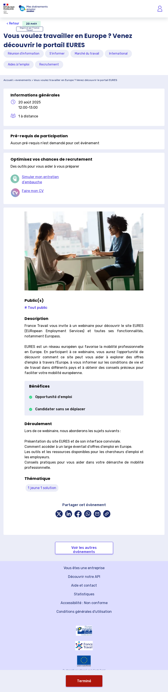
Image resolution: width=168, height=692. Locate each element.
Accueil (8, 80)
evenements (23, 80)
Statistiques (84, 594)
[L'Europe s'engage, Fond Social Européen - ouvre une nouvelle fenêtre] (84, 631)
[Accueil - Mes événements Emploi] (33, 8)
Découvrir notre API (84, 577)
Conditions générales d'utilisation (84, 612)
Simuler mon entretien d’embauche (40, 179)
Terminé (84, 681)
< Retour (13, 23)
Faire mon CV (33, 191)
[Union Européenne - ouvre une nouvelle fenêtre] (84, 661)
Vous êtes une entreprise (84, 568)
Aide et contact (84, 585)
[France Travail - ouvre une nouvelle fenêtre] (84, 645)
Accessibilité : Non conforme (84, 603)
